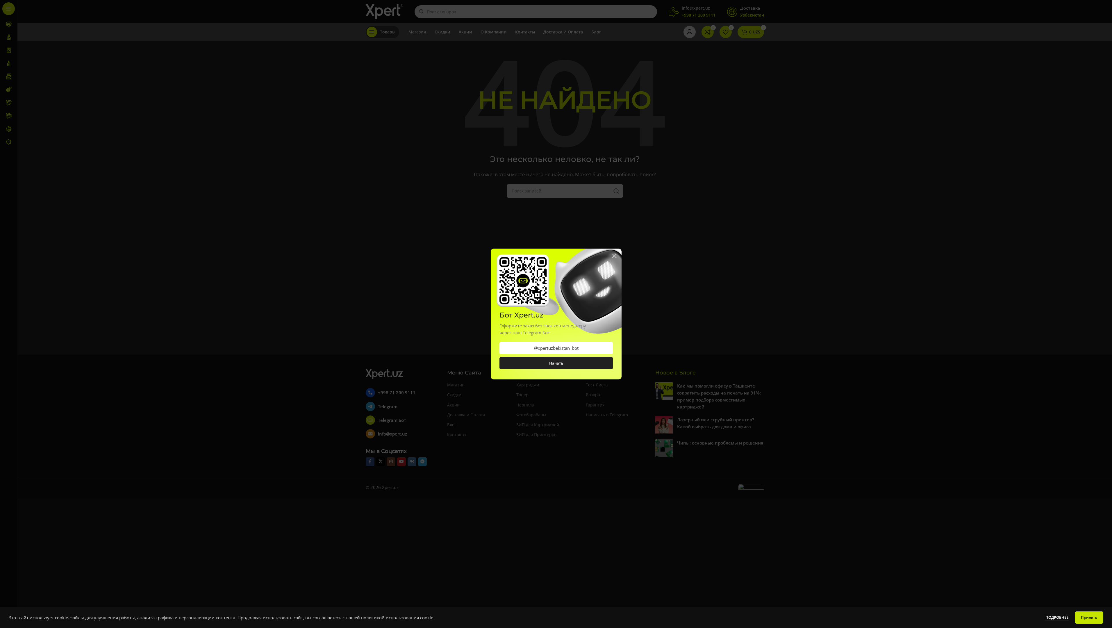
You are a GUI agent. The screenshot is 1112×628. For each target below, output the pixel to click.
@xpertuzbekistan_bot (556, 348)
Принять (1089, 617)
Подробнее (1057, 617)
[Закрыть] (614, 256)
